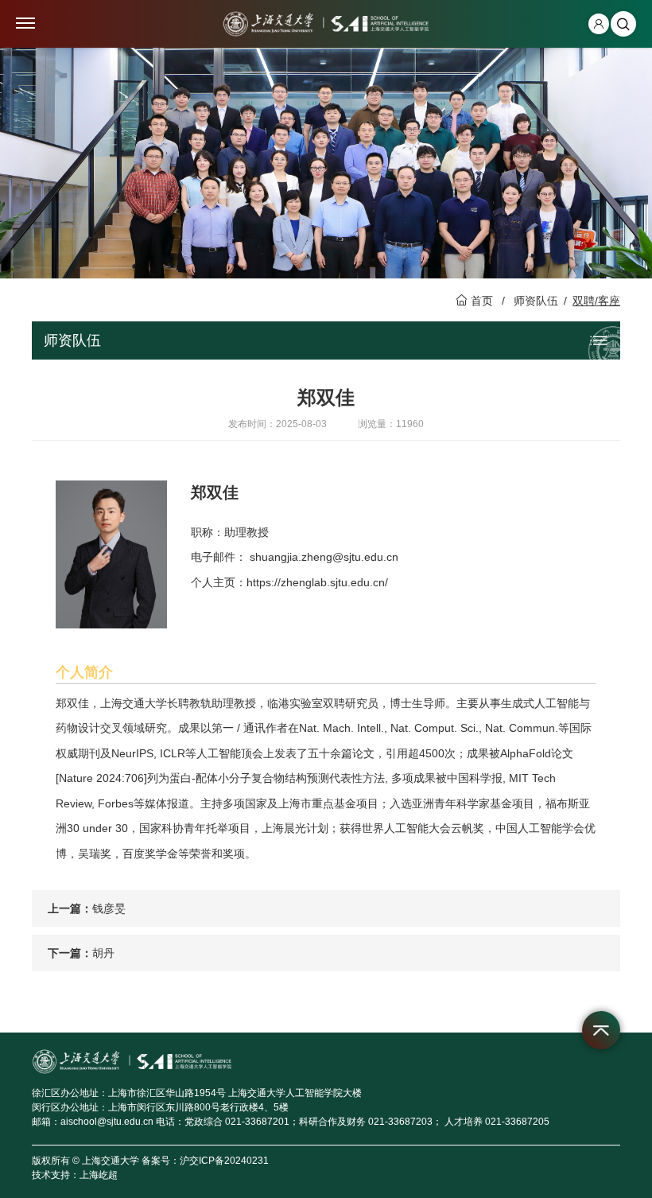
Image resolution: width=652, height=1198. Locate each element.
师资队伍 (536, 300)
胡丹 (103, 953)
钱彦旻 (109, 908)
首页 (482, 300)
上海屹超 (99, 1174)
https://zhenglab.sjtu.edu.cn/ (317, 582)
